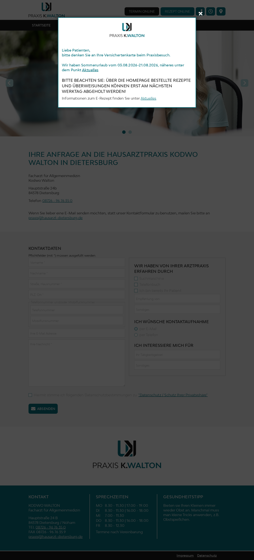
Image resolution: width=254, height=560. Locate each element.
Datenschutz (207, 555)
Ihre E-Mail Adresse (43, 333)
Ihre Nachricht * (41, 344)
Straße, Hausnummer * (46, 284)
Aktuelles (90, 70)
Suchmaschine (151, 278)
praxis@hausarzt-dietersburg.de (56, 218)
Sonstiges (142, 309)
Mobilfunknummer (45, 320)
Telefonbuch (149, 284)
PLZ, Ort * (37, 294)
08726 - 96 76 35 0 (57, 200)
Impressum (185, 555)
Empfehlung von (148, 298)
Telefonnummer (43, 310)
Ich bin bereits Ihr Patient (160, 290)
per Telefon (148, 335)
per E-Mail (148, 329)
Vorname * (37, 262)
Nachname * (39, 273)
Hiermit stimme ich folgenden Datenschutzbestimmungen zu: (121, 395)
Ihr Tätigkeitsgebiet (149, 354)
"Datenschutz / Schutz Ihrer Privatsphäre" (173, 395)
